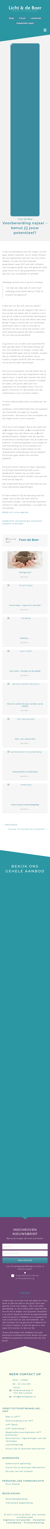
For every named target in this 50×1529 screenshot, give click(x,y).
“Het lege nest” (25, 572)
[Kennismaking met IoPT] (42, 960)
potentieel (36, 521)
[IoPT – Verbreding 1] (19, 960)
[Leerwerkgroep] (42, 919)
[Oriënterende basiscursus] (8, 881)
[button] (25, 1260)
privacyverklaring (24, 1266)
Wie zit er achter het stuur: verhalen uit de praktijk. (25, 705)
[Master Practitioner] (31, 881)
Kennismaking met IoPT (42, 985)
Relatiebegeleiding (19, 1169)
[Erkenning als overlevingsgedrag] (25, 792)
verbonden (17, 524)
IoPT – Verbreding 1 (19, 982)
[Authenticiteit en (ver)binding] (25, 759)
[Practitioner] (19, 881)
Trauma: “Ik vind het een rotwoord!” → (28, 829)
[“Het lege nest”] (25, 560)
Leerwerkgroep (42, 938)
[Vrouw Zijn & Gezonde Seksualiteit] (42, 1071)
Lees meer (25, 577)
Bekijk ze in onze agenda (15, 512)
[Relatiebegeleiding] (19, 1147)
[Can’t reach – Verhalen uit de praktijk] (25, 658)
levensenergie (22, 521)
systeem (6, 524)
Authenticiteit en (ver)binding (25, 772)
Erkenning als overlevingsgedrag (25, 805)
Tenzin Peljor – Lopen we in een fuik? (25, 605)
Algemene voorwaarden (17, 1520)
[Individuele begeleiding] (8, 1147)
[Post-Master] (42, 881)
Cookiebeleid (14, 1523)
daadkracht (8, 521)
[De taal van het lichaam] (42, 1014)
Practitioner (19, 897)
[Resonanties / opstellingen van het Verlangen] (31, 967)
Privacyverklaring (34, 1523)
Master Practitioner (31, 903)
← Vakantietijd (9, 825)
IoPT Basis (8, 972)
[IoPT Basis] (8, 960)
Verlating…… (25, 638)
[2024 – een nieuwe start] (25, 726)
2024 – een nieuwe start (25, 739)
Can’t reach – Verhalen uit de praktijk (25, 671)
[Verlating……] (25, 625)
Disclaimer (39, 1520)
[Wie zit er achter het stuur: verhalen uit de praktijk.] (25, 691)
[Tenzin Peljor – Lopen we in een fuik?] (25, 592)
